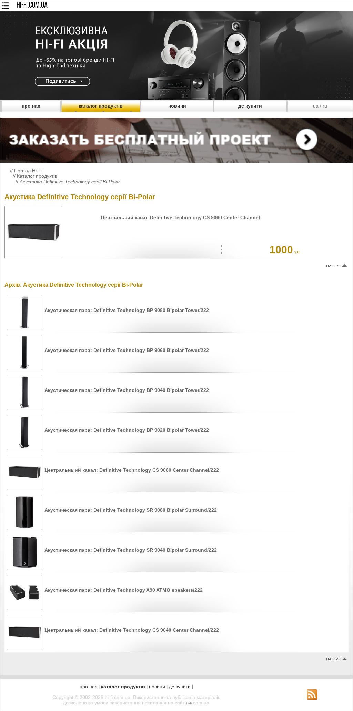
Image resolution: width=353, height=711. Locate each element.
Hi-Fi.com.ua (32, 5)
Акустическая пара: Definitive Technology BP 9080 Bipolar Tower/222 (126, 310)
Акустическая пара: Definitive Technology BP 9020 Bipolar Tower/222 (126, 430)
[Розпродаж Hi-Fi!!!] (176, 98)
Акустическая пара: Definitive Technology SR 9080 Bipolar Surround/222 (130, 510)
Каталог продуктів (37, 176)
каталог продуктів (101, 106)
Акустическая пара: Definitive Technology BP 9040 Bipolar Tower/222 (126, 390)
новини (177, 106)
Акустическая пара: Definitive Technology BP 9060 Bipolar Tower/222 (126, 350)
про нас (31, 106)
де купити (250, 106)
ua (316, 106)
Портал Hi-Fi (28, 170)
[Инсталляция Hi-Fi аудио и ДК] (176, 138)
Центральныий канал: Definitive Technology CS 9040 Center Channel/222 (131, 630)
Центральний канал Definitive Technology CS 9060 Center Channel (180, 217)
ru (325, 106)
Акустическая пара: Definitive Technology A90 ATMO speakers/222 (123, 590)
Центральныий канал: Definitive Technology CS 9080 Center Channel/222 (131, 470)
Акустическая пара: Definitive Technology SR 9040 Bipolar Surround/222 (130, 550)
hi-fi (189, 703)
